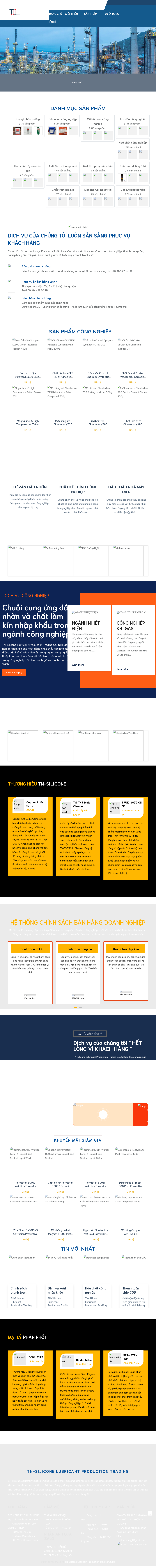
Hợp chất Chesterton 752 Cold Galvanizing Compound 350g (95, 1233)
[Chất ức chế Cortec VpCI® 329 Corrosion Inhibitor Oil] (133, 354)
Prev (11, 560)
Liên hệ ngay (14, 672)
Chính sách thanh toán (19, 1290)
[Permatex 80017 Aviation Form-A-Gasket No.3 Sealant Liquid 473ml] (95, 1163)
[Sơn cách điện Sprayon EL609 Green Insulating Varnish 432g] (27, 354)
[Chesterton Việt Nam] (23, 745)
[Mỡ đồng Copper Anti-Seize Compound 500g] (130, 1211)
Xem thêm (78, 668)
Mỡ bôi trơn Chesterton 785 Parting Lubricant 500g (98, 426)
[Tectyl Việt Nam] (58, 745)
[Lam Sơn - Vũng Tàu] (128, 561)
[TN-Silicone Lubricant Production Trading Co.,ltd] (15, 11)
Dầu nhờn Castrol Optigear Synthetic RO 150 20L (98, 376)
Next (144, 560)
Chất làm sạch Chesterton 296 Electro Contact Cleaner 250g (132, 426)
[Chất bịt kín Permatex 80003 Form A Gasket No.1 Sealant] (60, 1163)
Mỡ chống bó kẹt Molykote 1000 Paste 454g (60, 1233)
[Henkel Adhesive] (93, 745)
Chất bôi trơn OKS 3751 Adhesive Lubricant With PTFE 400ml (62, 378)
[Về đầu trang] (148, 1550)
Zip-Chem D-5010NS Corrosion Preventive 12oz (25, 1233)
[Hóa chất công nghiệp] (96, 1275)
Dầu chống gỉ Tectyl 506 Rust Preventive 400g (130, 1186)
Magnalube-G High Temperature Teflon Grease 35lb (27, 424)
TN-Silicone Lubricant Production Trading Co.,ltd (90, 1561)
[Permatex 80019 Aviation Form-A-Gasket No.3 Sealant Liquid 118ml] (25, 1163)
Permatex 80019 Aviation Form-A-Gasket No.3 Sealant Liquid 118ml (25, 1188)
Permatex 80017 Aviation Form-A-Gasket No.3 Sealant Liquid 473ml (95, 1188)
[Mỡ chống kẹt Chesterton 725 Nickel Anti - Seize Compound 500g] (63, 401)
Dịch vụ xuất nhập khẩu (57, 1290)
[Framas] (23, 561)
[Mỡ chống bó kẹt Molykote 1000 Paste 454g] (60, 1211)
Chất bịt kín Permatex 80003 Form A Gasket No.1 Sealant (60, 1186)
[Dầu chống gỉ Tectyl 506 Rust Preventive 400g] (130, 1163)
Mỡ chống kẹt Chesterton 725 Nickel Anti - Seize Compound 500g (63, 426)
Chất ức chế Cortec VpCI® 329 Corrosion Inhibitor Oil (132, 376)
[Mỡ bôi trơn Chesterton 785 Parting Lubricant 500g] (98, 401)
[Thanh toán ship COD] (134, 1275)
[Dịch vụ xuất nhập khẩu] (59, 1275)
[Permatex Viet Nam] (128, 745)
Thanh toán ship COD (130, 1290)
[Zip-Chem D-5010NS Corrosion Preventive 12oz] (25, 1211)
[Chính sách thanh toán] (22, 1275)
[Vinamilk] (58, 561)
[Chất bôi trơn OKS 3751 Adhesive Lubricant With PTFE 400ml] (63, 354)
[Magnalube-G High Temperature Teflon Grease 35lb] (27, 401)
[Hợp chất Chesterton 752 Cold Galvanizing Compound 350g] (95, 1211)
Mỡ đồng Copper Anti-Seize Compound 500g (130, 1233)
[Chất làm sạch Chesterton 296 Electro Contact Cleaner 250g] (133, 401)
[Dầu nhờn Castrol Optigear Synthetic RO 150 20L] (98, 354)
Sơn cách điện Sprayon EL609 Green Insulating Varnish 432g (28, 378)
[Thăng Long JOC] (93, 561)
